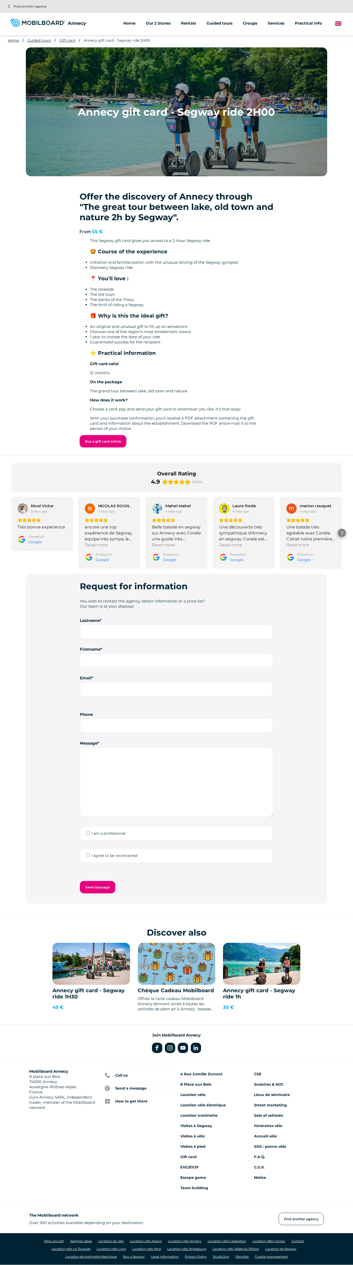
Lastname (90, 620)
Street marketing (270, 1105)
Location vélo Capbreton (227, 1241)
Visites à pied (192, 1146)
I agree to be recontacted (114, 855)
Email (85, 677)
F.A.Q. (259, 1156)
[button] (11, 533)
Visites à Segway (196, 1125)
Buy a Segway (134, 1257)
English (342, 23)
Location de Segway (280, 1249)
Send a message (131, 1088)
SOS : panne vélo (270, 1146)
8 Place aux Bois (195, 1084)
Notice (260, 1177)
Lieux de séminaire (272, 1094)
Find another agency (27, 6)
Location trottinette (199, 1115)
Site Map (242, 1257)
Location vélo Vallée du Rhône (235, 1249)
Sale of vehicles (268, 1115)
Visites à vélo (192, 1136)
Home (129, 23)
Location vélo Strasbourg (186, 1249)
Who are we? (54, 1241)
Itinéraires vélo (268, 1125)
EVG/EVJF (189, 1167)
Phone (86, 714)
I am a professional (108, 833)
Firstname (90, 649)
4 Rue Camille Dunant (201, 1074)
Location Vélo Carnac (268, 1241)
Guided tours (39, 40)
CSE (257, 1074)
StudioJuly (221, 1257)
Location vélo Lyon (111, 1249)
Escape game (193, 1177)
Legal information (165, 1257)
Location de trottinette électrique (91, 1257)
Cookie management (271, 1257)
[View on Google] (23, 508)
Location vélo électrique (203, 1105)
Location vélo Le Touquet (70, 1249)
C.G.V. (259, 1167)
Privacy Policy (196, 1257)
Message (88, 743)
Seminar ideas (81, 1241)
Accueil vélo (265, 1136)
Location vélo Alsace (146, 1241)
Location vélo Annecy (185, 1241)
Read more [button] (96, 544)
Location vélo (192, 1094)
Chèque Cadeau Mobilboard (176, 990)
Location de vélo (111, 1241)
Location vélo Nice (146, 1249)
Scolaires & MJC (268, 1084)
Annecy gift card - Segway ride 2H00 (117, 40)
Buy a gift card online (103, 441)
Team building (194, 1188)
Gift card (67, 40)
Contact (297, 1241)
